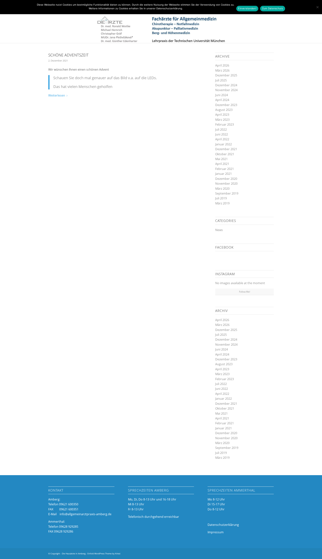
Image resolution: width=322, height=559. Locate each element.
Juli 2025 (221, 80)
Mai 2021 (221, 159)
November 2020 (226, 183)
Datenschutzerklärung (223, 525)
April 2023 (222, 115)
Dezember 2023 (226, 105)
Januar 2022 (223, 144)
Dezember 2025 (226, 75)
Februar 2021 (224, 169)
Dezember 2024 (226, 85)
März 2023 (222, 120)
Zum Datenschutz (272, 8)
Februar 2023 (224, 124)
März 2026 (222, 70)
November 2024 (226, 90)
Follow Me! (244, 291)
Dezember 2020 (226, 179)
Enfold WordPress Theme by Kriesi (103, 553)
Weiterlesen (56, 95)
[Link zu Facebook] (260, 553)
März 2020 (222, 189)
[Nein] (317, 7)
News (219, 230)
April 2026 (222, 65)
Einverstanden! (247, 8)
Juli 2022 (221, 129)
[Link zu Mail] (271, 553)
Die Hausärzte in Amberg (74, 553)
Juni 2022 (221, 134)
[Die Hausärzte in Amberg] (161, 29)
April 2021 (222, 164)
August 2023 (224, 110)
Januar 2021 (223, 174)
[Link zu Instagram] (265, 553)
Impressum (216, 532)
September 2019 (226, 193)
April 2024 (222, 100)
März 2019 (222, 203)
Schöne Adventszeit (68, 55)
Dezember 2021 (226, 149)
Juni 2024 (221, 95)
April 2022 (222, 139)
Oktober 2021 (224, 154)
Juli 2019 (221, 198)
